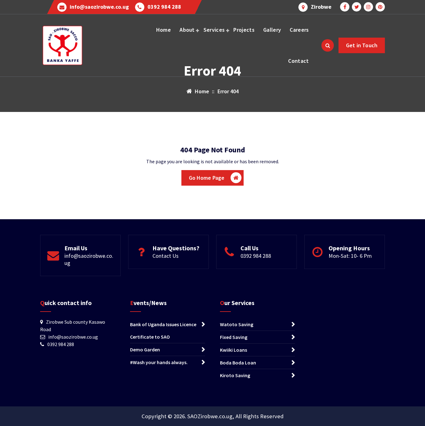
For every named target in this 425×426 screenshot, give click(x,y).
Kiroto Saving (235, 375)
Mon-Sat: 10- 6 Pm (350, 255)
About (187, 29)
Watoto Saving (236, 324)
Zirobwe (321, 6)
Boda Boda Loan (238, 362)
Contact (298, 60)
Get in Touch (361, 45)
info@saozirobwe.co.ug (99, 6)
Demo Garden (145, 349)
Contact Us (165, 255)
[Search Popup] (327, 45)
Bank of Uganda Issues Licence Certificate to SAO (163, 330)
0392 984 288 (164, 6)
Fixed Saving (233, 337)
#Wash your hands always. (159, 362)
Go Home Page (207, 177)
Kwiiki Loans (233, 350)
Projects (243, 29)
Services (214, 29)
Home (163, 29)
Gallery (272, 29)
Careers (299, 29)
